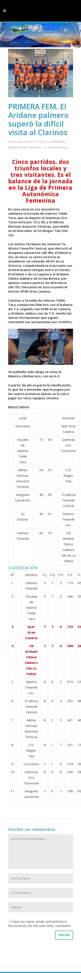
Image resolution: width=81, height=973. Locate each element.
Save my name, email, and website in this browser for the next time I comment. (39, 923)
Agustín (35, 147)
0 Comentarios (56, 147)
